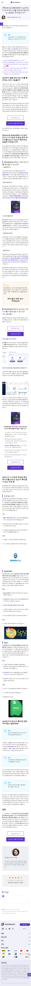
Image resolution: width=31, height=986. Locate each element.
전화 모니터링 (13, 857)
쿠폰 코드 (20, 290)
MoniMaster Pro (6, 98)
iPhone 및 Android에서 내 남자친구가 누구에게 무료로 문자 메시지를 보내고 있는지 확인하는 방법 (15, 64)
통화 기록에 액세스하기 (9, 518)
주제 (10, 909)
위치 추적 (6, 672)
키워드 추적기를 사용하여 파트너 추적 (13, 605)
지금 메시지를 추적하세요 (15, 123)
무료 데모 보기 (15, 118)
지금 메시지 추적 (15, 334)
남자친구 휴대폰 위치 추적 (12, 445)
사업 (26, 924)
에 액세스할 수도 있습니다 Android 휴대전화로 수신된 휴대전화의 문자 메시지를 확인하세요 (15, 258)
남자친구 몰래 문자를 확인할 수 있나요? (14, 60)
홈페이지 (6, 909)
